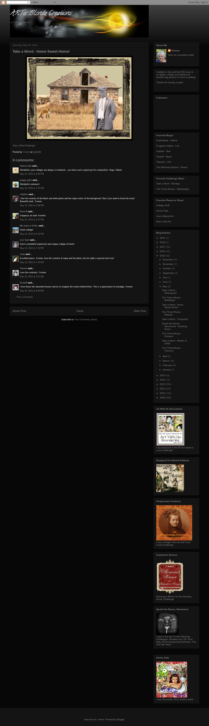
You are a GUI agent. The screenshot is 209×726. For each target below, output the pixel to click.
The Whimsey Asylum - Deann (171, 167)
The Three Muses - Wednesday (172, 189)
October (167, 268)
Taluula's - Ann (163, 162)
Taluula (23, 268)
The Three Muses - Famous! (172, 349)
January (167, 369)
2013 (163, 379)
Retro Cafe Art (163, 221)
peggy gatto (26, 180)
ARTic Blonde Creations (40, 14)
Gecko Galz (162, 210)
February (168, 365)
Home (79, 311)
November (168, 264)
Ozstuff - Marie (164, 156)
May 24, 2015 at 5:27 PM (32, 219)
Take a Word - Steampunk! (169, 291)
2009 (163, 397)
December (168, 259)
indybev (24, 194)
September (169, 273)
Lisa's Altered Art (164, 216)
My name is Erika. (29, 225)
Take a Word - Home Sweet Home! (172, 306)
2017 (163, 247)
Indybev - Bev (163, 151)
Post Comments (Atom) (86, 319)
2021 (163, 238)
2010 (163, 393)
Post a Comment (25, 297)
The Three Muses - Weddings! (172, 299)
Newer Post (19, 311)
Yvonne (175, 50)
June (165, 282)
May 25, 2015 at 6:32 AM (32, 276)
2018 (163, 242)
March (166, 360)
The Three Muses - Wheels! (172, 313)
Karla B (24, 211)
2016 (163, 251)
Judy (22, 254)
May (165, 286)
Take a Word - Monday (168, 183)
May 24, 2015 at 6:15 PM (32, 234)
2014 (163, 375)
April (165, 356)
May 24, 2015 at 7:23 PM (32, 248)
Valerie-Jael (26, 166)
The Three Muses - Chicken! (172, 335)
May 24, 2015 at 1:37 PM (32, 188)
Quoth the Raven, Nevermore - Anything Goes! (174, 326)
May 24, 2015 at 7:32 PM (32, 262)
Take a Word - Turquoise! (175, 319)
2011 (162, 388)
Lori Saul (24, 240)
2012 (163, 384)
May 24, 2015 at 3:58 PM (32, 205)
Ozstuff (23, 283)
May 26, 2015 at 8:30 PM (32, 291)
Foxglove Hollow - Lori (167, 146)
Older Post (140, 311)
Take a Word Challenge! (24, 145)
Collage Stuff (162, 205)
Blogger (120, 719)
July (165, 277)
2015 (163, 255)
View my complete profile (181, 55)
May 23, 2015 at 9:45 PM (32, 174)
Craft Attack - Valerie (166, 140)
